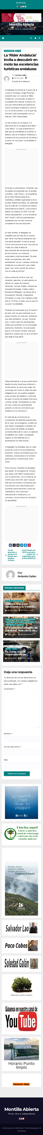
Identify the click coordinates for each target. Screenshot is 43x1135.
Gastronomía (9, 51)
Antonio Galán (20, 75)
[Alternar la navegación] (39, 38)
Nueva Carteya (17, 601)
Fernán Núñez (30, 619)
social (15, 648)
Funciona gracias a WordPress (13, 1128)
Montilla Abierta (21, 24)
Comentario (9, 689)
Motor (18, 51)
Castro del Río (19, 619)
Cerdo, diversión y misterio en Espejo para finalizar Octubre (12, 555)
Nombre (8, 734)
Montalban (30, 622)
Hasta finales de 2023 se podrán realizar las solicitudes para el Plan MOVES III (28, 554)
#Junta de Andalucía (21, 81)
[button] (31, 38)
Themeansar (21, 1131)
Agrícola (9, 619)
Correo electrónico (12, 747)
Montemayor (10, 624)
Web (6, 760)
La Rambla (20, 622)
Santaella (20, 624)
